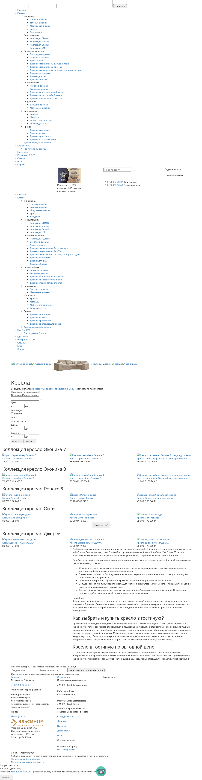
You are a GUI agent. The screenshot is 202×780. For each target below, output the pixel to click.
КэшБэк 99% (23, 145)
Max (59, 749)
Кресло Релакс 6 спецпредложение (155, 497)
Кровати (34, 114)
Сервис (21, 164)
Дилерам (62, 721)
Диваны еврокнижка (40, 73)
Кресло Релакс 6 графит (14, 497)
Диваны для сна (38, 76)
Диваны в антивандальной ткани (47, 91)
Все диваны (36, 32)
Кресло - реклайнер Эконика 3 (18, 478)
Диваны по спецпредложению (45, 323)
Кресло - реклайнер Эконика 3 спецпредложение (162, 478)
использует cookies (20, 771)
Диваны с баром (38, 79)
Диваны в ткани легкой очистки (46, 98)
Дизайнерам (63, 730)
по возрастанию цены (42, 388)
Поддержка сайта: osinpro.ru (25, 758)
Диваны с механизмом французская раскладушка (56, 69)
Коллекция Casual (39, 44)
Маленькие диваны (40, 107)
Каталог (21, 13)
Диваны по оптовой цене (43, 139)
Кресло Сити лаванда (148, 517)
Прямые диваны (38, 19)
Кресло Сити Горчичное (82, 517)
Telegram (67, 749)
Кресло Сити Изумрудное (15, 517)
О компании (63, 676)
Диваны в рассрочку (40, 136)
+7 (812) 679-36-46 (113, 184)
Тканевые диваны (39, 88)
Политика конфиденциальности (27, 762)
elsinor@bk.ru (18, 716)
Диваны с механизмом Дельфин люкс (49, 63)
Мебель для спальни (41, 120)
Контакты (16, 676)
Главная (21, 10)
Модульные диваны (40, 25)
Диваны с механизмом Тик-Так (46, 66)
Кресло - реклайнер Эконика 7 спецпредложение (162, 458)
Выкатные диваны (39, 57)
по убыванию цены (64, 388)
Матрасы (34, 117)
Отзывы (21, 158)
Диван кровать (37, 60)
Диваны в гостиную (40, 129)
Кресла (33, 28)
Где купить (22, 151)
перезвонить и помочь (87, 670)
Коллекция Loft (37, 47)
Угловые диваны (38, 22)
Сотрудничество (65, 716)
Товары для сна (38, 123)
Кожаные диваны (39, 85)
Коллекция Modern (39, 41)
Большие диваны (39, 104)
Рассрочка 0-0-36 (26, 155)
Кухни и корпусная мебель (37, 142)
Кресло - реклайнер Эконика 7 (18, 458)
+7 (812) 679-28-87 (113, 181)
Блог (19, 161)
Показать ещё (101, 525)
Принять (6, 777)
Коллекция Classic (39, 38)
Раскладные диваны (40, 54)
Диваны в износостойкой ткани (46, 95)
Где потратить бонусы (35, 148)
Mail (74, 749)
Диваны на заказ (38, 132)
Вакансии (62, 725)
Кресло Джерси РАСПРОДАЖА (18, 542)
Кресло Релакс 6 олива (82, 497)
